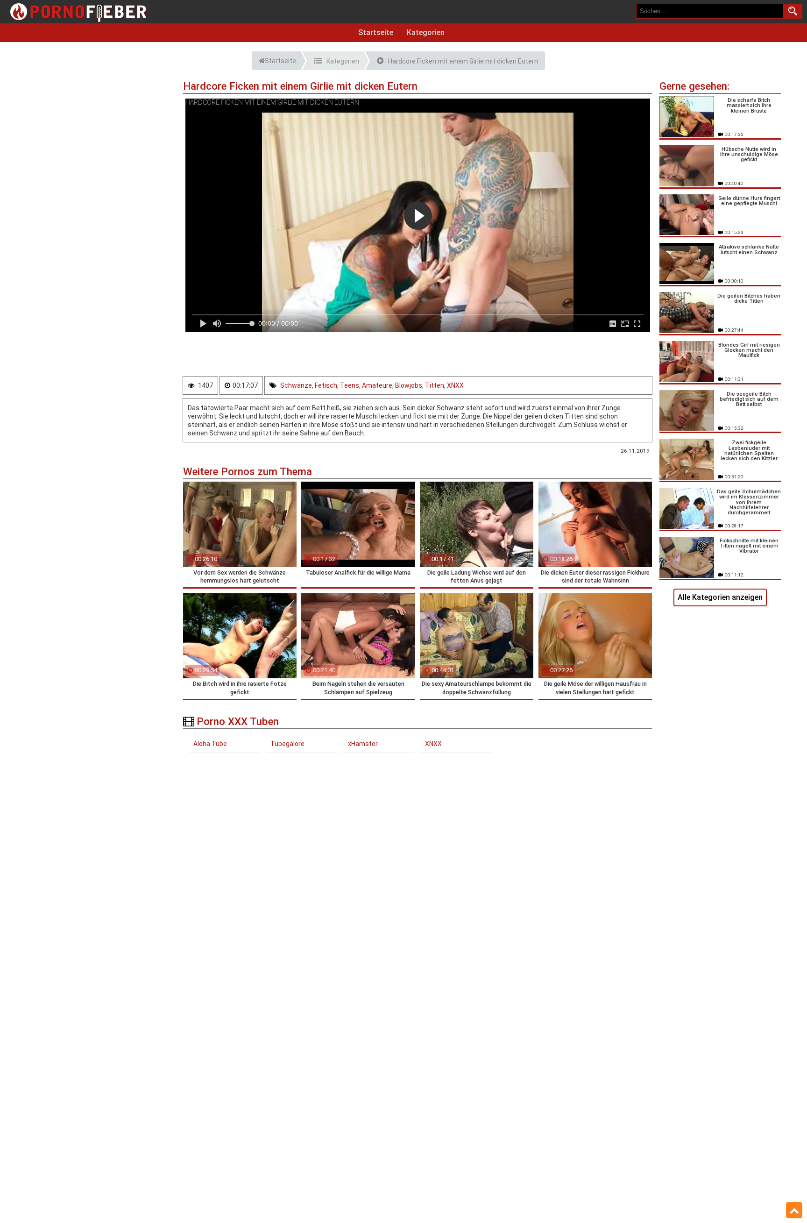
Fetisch (326, 385)
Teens (349, 385)
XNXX (455, 385)
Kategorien (426, 32)
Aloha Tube (210, 743)
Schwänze (296, 385)
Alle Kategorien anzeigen (720, 597)
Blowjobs (408, 385)
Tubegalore (287, 743)
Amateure (377, 385)
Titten (434, 385)
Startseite (375, 32)
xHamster (363, 743)
